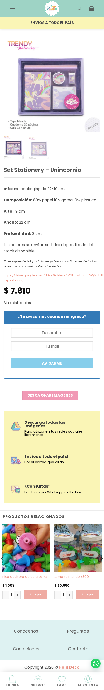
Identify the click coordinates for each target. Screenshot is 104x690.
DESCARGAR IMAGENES (50, 395)
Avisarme (52, 363)
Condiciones (26, 649)
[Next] (92, 84)
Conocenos (26, 631)
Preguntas (78, 631)
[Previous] (11, 84)
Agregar (35, 594)
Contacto (78, 649)
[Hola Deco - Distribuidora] (52, 8)
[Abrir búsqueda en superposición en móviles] (80, 8)
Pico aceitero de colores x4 (25, 577)
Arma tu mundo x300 (71, 577)
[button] (12, 8)
